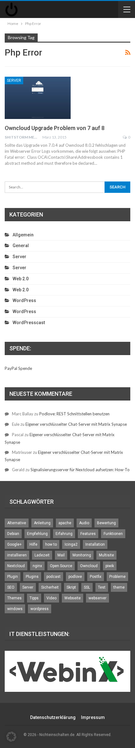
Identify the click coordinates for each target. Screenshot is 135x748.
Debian (13, 533)
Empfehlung (37, 533)
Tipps (34, 598)
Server (14, 80)
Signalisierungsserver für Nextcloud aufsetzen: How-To (80, 469)
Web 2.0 (21, 278)
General (21, 245)
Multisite (106, 555)
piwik (109, 566)
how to (51, 544)
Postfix (95, 576)
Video (51, 598)
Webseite (72, 598)
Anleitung (42, 523)
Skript (71, 587)
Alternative (16, 523)
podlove (75, 576)
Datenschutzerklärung (53, 717)
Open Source (61, 566)
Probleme (117, 576)
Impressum (93, 717)
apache (64, 523)
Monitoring (82, 555)
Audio (84, 523)
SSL (87, 587)
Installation (95, 544)
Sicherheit (50, 587)
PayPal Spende (18, 368)
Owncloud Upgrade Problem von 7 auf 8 (55, 128)
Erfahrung (64, 533)
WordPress (24, 300)
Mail (61, 555)
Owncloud (89, 566)
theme (119, 587)
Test (101, 587)
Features (88, 533)
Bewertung (106, 523)
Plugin (12, 576)
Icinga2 (71, 544)
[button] (11, 736)
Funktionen (113, 533)
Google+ (14, 544)
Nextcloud (16, 566)
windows (15, 609)
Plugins (32, 576)
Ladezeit (42, 555)
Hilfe (33, 544)
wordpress (39, 609)
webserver (97, 598)
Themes (14, 598)
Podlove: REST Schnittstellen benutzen (74, 413)
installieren (17, 555)
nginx (37, 566)
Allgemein (23, 234)
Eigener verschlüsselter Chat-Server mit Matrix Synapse (76, 424)
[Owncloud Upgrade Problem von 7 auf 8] (38, 98)
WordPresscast (29, 322)
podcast (53, 576)
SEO (10, 587)
